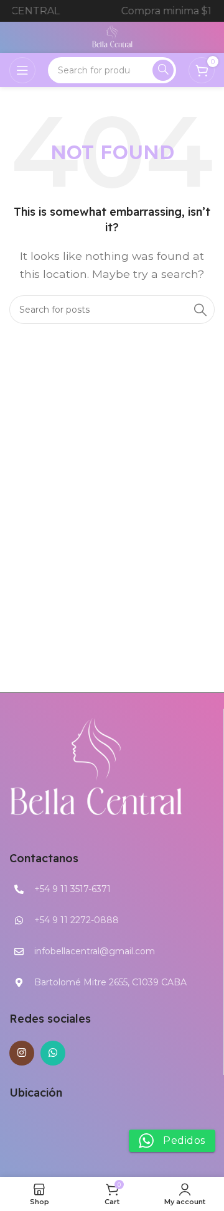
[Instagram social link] (21, 1053)
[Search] (163, 70)
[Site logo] (112, 36)
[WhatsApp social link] (52, 1053)
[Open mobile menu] (22, 70)
